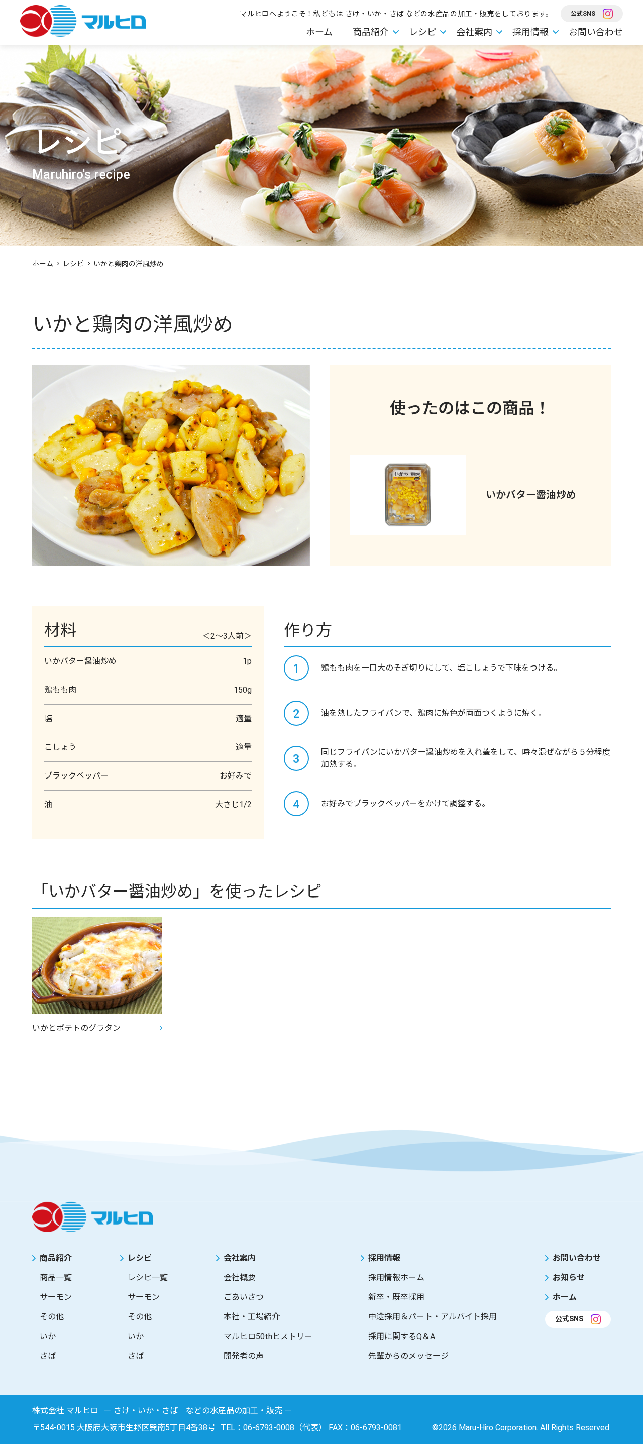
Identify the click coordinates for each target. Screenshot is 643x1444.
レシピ (422, 32)
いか (48, 1336)
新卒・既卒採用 (396, 1297)
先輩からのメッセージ (408, 1356)
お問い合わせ (596, 32)
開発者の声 (244, 1356)
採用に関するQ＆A (401, 1336)
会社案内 (474, 32)
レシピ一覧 (148, 1277)
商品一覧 (56, 1277)
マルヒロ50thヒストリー (268, 1336)
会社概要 (240, 1277)
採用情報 (530, 32)
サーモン (56, 1297)
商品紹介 (371, 32)
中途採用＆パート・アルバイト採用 (432, 1316)
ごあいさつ (244, 1297)
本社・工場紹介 (252, 1316)
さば (48, 1356)
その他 (52, 1316)
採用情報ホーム (396, 1277)
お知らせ (569, 1277)
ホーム (319, 32)
